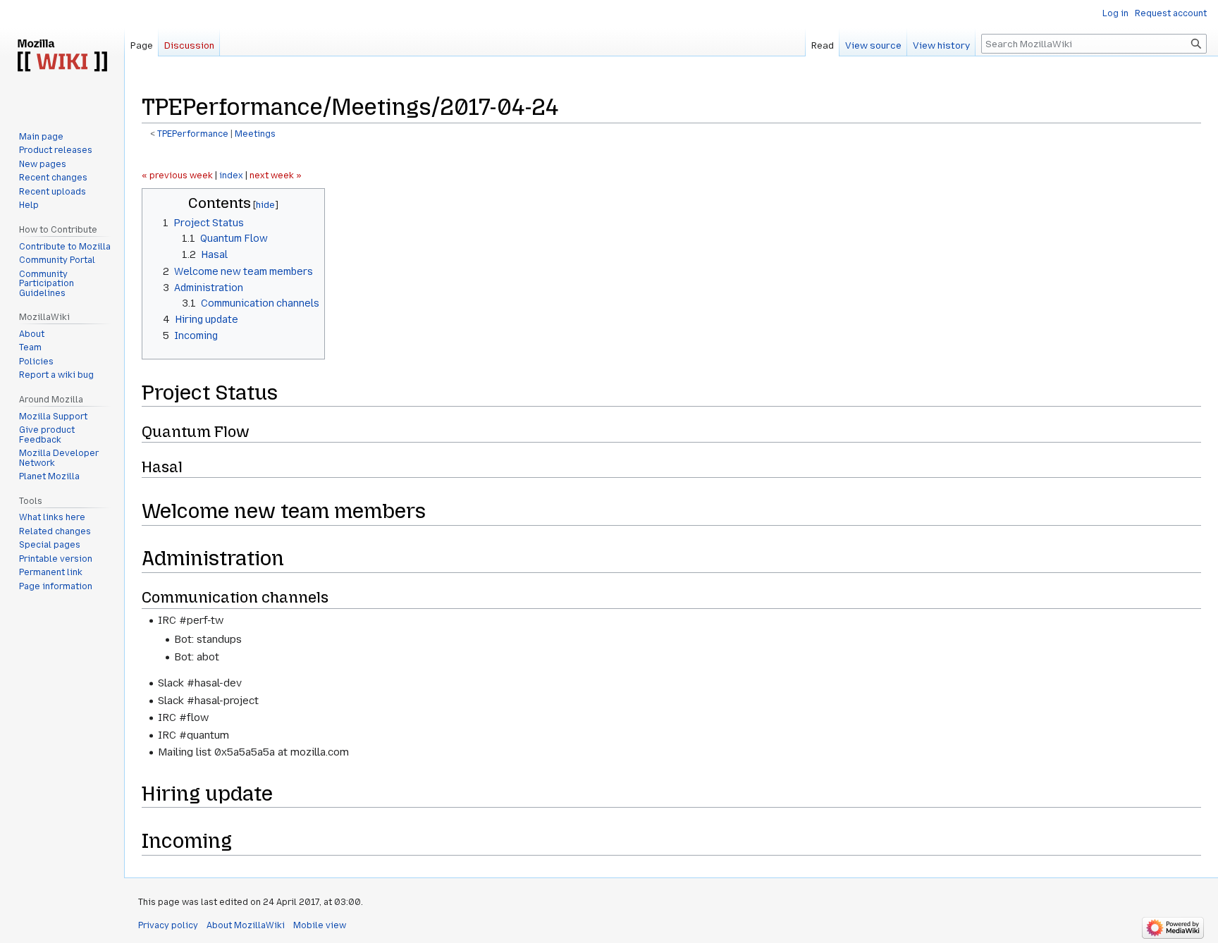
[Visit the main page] (62, 56)
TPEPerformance (192, 134)
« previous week (177, 175)
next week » (276, 175)
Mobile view (319, 925)
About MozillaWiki (246, 925)
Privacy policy (168, 925)
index (231, 175)
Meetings (255, 134)
